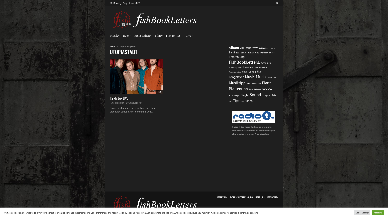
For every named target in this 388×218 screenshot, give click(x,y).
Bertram (251, 53)
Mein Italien (142, 35)
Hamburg (233, 67)
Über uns (260, 197)
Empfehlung (237, 57)
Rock (231, 95)
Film (158, 35)
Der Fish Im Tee (267, 52)
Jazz (256, 67)
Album (234, 47)
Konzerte (263, 67)
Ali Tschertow (118, 103)
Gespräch (266, 62)
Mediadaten (272, 197)
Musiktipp (237, 82)
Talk (274, 95)
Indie (240, 68)
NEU (248, 83)
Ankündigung (264, 48)
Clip (257, 52)
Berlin (243, 52)
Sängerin (266, 95)
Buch (126, 35)
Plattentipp (238, 88)
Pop (251, 89)
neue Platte (256, 83)
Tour (242, 101)
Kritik (244, 71)
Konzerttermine (235, 72)
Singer (236, 95)
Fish (247, 57)
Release (257, 89)
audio (273, 48)
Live (188, 35)
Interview (248, 67)
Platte (266, 82)
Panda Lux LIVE (119, 98)
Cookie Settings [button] (362, 212)
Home (112, 46)
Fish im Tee (173, 35)
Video (249, 101)
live (259, 71)
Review (267, 89)
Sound (255, 94)
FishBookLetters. (244, 62)
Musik (114, 35)
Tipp (236, 100)
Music (249, 76)
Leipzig (252, 71)
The (230, 101)
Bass (237, 53)
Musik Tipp (272, 77)
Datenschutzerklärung (241, 197)
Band (232, 52)
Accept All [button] (378, 212)
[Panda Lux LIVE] (136, 76)
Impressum (222, 197)
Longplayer (236, 77)
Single (244, 95)
